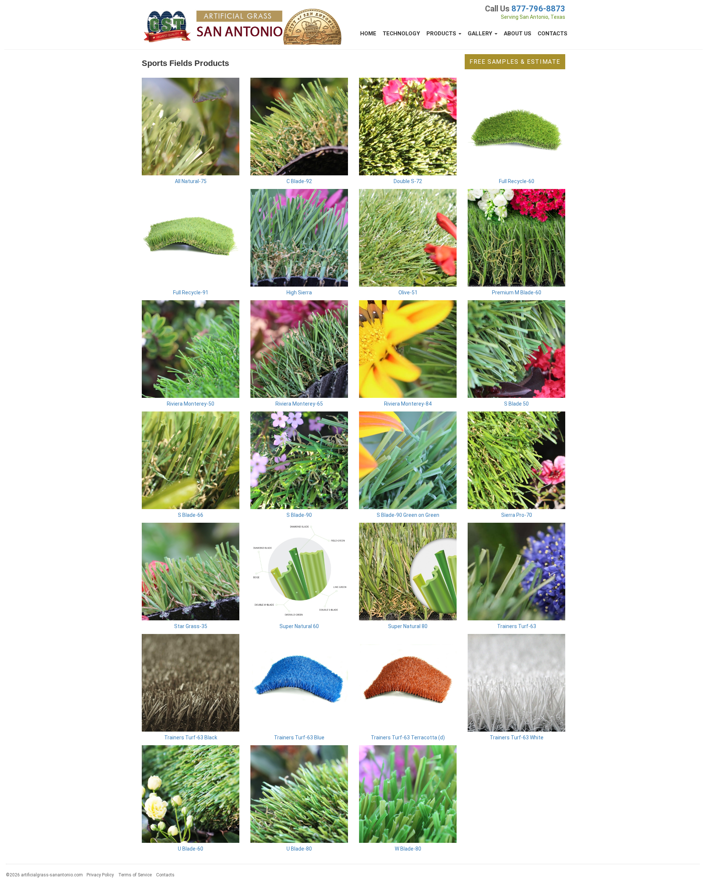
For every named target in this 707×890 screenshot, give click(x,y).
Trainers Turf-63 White (517, 737)
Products (442, 33)
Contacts (552, 33)
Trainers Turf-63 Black (190, 737)
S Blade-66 (190, 515)
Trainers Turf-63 (516, 626)
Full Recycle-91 (190, 292)
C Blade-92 (299, 181)
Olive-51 (408, 292)
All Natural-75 (191, 181)
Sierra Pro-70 (516, 515)
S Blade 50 (516, 404)
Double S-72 (408, 181)
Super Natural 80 (408, 626)
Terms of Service (135, 874)
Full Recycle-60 (516, 181)
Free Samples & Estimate (514, 61)
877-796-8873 (538, 8)
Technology (401, 33)
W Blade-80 (408, 849)
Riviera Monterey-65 (299, 404)
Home (368, 33)
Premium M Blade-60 (516, 292)
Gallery (481, 33)
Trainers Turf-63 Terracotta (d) (408, 737)
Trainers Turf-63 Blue (299, 737)
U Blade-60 (190, 849)
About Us (517, 33)
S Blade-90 (299, 515)
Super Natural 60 (299, 626)
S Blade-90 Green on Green (408, 515)
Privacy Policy (100, 874)
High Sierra (299, 292)
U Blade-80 (299, 849)
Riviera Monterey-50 (190, 404)
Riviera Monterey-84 (408, 404)
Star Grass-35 (190, 626)
